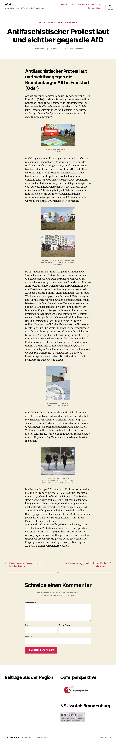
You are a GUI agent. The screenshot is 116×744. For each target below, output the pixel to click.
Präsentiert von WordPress (34, 737)
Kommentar (30, 603)
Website (28, 636)
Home (64, 4)
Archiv (99, 4)
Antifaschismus (47, 23)
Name (27, 625)
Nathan (41, 49)
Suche (99, 8)
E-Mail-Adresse (65, 625)
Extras (81, 4)
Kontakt (91, 8)
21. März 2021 (56, 49)
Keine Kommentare (76, 49)
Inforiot (9, 4)
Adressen (90, 4)
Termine (72, 4)
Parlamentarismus (67, 23)
